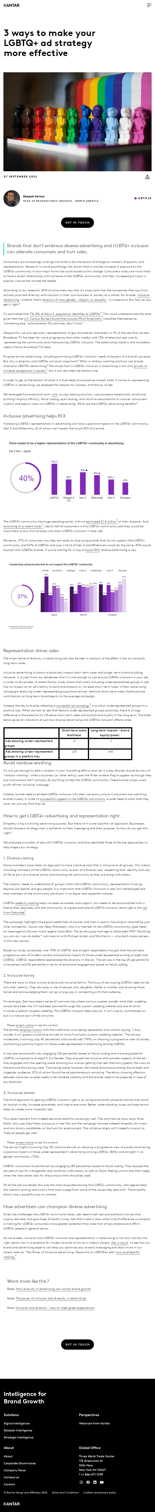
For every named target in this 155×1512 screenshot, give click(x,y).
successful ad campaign (73, 705)
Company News (15, 1470)
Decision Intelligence (18, 1430)
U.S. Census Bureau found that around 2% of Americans (63, 318)
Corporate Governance (20, 1463)
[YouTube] (95, 1483)
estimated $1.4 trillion (101, 521)
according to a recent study (22, 526)
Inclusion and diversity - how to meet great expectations (55, 1308)
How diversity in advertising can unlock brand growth (53, 1289)
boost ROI (92, 550)
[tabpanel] (40, 1430)
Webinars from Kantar (94, 1423)
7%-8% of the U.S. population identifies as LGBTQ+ (65, 314)
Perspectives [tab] (89, 1415)
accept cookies (25, 1025)
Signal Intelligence (16, 1423)
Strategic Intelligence (18, 1437)
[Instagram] (81, 1483)
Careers (9, 1484)
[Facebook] (88, 1483)
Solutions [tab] (11, 1415)
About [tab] (9, 1448)
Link (55, 394)
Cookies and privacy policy (99, 1492)
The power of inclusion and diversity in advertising (51, 1298)
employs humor (31, 1030)
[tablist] (77, 1445)
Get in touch (120, 1242)
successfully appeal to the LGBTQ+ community (72, 799)
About (8, 1456)
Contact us (11, 1477)
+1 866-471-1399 (92, 1474)
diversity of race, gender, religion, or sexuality (74, 299)
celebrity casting (26, 903)
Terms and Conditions (65, 1492)
